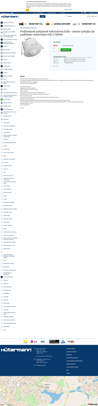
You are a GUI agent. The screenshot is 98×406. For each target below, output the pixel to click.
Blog (67, 370)
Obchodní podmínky (71, 351)
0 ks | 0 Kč (93, 16)
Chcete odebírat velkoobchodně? (74, 360)
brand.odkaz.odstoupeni (72, 357)
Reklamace (69, 354)
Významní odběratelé (38, 12)
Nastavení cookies (70, 363)
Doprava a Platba (52, 12)
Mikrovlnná (34, 27)
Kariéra (68, 373)
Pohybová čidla (26, 27)
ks (58, 49)
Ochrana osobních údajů (72, 367)
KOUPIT (65, 50)
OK (27, 9)
